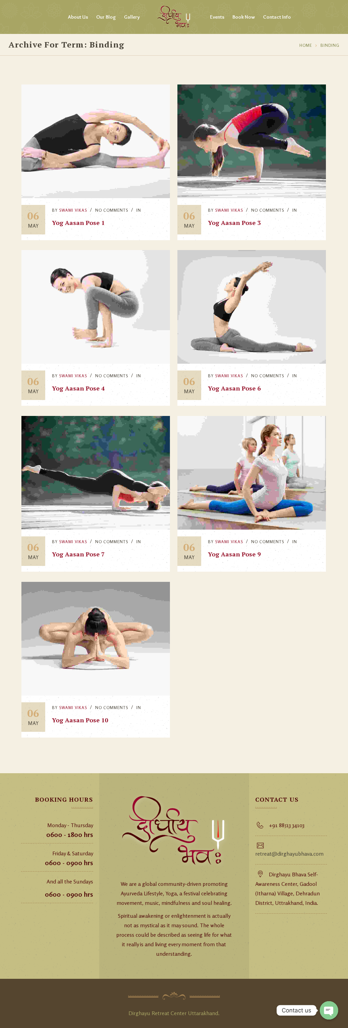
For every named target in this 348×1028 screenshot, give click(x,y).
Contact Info (277, 17)
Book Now (243, 17)
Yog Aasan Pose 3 (234, 222)
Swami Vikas (73, 210)
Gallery (132, 17)
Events (217, 17)
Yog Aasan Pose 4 (78, 388)
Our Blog (106, 17)
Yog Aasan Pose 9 (234, 554)
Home (305, 45)
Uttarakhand (203, 1013)
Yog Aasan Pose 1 (78, 222)
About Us (78, 17)
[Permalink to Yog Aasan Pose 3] (251, 196)
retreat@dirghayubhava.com (289, 853)
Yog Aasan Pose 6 (234, 388)
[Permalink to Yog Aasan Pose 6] (251, 361)
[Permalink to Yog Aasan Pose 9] (251, 527)
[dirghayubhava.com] (174, 17)
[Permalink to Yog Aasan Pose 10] (95, 693)
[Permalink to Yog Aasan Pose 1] (95, 196)
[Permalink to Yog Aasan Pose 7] (95, 527)
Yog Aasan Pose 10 (80, 720)
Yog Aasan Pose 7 (78, 554)
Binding (330, 45)
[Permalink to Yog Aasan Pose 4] (95, 361)
